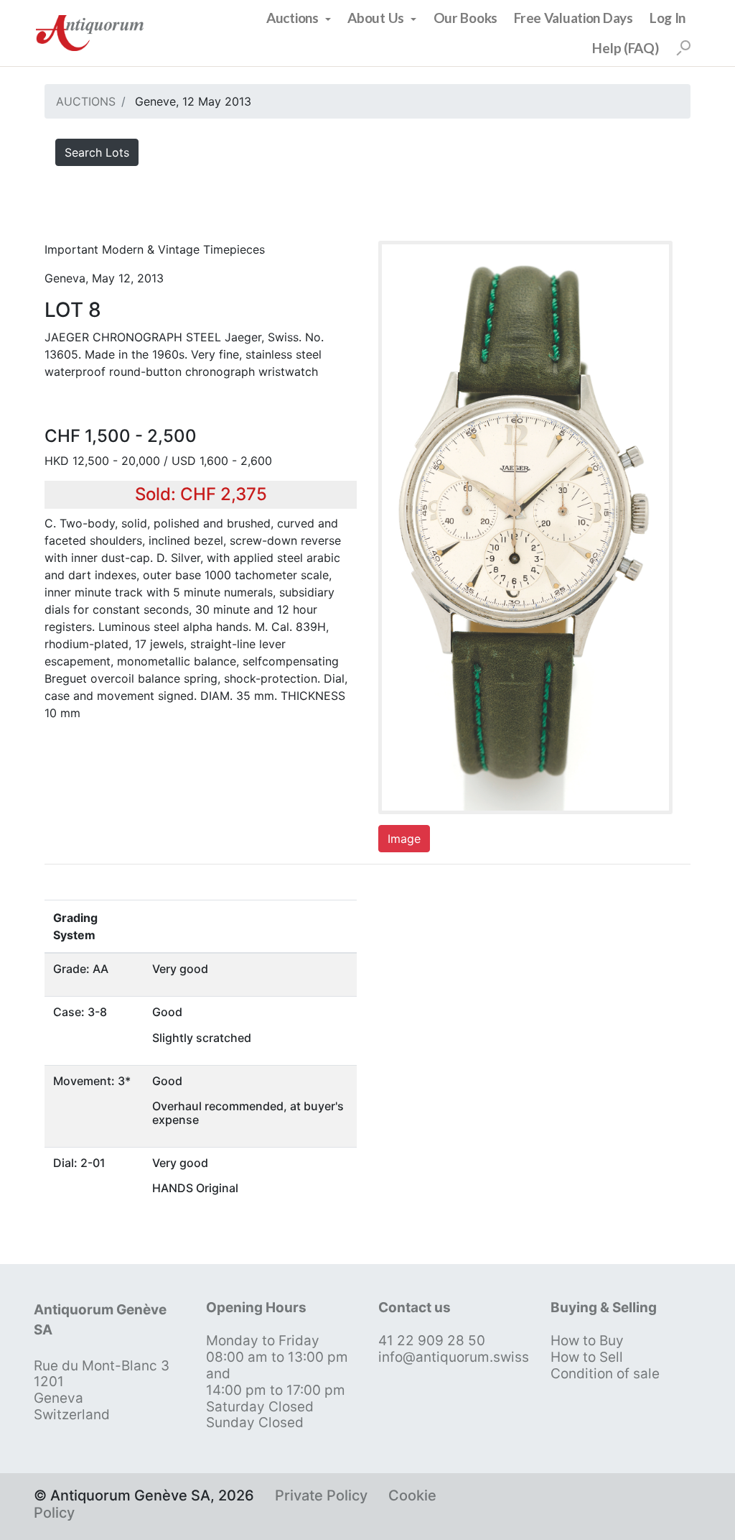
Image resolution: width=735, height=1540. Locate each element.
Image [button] (404, 838)
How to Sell (587, 1357)
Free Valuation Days (573, 17)
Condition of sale (605, 1373)
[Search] (683, 48)
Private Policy (321, 1495)
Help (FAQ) (625, 48)
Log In (667, 17)
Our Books (465, 17)
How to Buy (587, 1340)
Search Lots (97, 152)
